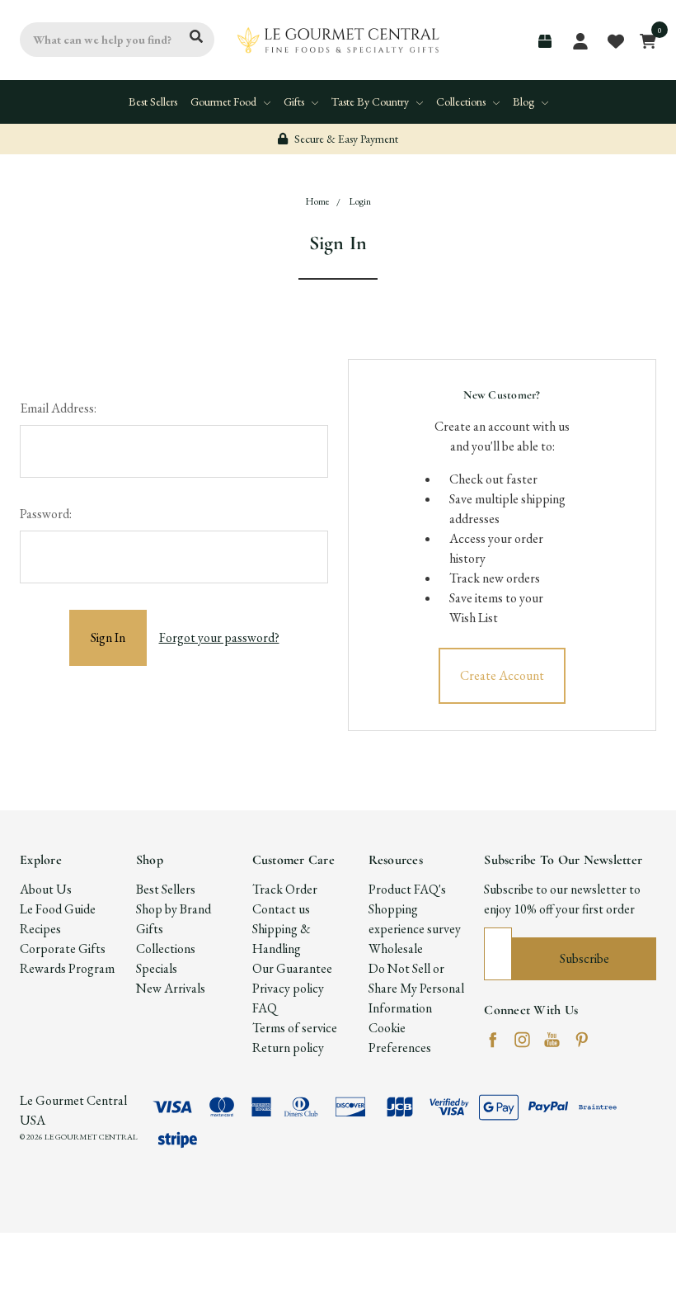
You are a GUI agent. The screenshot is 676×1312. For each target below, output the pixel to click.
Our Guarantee (292, 968)
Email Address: (58, 408)
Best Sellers (153, 101)
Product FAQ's (407, 889)
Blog (525, 101)
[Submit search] (196, 37)
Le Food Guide (58, 909)
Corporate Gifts (63, 948)
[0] (643, 40)
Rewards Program (67, 968)
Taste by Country (371, 101)
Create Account (502, 675)
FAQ (264, 1008)
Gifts (295, 101)
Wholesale (396, 948)
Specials (156, 968)
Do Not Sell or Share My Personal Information (416, 988)
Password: (46, 513)
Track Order (284, 889)
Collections (462, 101)
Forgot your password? (219, 637)
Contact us (281, 909)
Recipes (40, 928)
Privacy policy (288, 988)
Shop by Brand (173, 909)
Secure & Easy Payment (345, 138)
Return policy (288, 1047)
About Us (46, 889)
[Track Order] (544, 41)
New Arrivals (170, 988)
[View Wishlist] (615, 40)
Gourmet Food (224, 101)
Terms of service (294, 1027)
